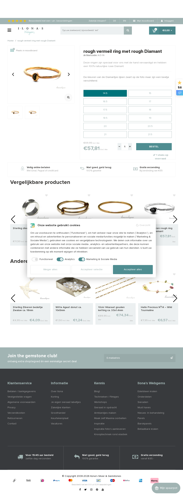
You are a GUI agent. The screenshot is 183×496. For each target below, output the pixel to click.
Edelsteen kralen (147, 391)
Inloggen (169, 21)
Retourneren (15, 418)
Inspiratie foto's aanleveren (110, 429)
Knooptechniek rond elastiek (110, 434)
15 (150, 93)
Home (11, 41)
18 (150, 110)
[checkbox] (41, 259)
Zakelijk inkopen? (97, 21)
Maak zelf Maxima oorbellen (110, 418)
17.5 (105, 110)
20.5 (150, 126)
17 (150, 101)
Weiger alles (50, 269)
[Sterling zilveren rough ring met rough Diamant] (158, 208)
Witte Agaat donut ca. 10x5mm (68, 309)
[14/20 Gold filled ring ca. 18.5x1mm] (73, 208)
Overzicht (144, 225)
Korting (55, 397)
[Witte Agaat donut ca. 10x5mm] (73, 287)
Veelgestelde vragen (20, 397)
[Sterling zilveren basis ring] (30, 208)
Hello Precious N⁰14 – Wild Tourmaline (156, 309)
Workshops (100, 402)
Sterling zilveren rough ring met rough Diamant (156, 230)
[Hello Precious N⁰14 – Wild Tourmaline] (158, 287)
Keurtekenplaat (59, 418)
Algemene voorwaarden (21, 402)
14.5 (105, 93)
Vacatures (56, 423)
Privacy (12, 407)
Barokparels (145, 423)
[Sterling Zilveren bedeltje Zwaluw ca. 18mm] (30, 287)
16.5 (105, 101)
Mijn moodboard (145, 21)
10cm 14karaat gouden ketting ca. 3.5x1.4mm (111, 309)
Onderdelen (145, 397)
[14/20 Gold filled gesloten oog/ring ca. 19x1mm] (115, 208)
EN (124, 21)
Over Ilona (57, 391)
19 (150, 118)
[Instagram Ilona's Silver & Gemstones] (91, 490)
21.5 (150, 134)
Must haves (144, 407)
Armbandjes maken (105, 413)
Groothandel (58, 413)
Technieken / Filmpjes (106, 397)
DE (114, 21)
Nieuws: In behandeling (151, 413)
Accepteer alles (133, 269)
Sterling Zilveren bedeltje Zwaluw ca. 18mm (28, 309)
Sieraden (143, 402)
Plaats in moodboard (26, 51)
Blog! (97, 391)
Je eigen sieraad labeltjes (66, 402)
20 (105, 126)
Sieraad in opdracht (105, 407)
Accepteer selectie (92, 269)
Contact (12, 423)
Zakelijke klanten (60, 407)
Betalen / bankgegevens (22, 391)
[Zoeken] (128, 31)
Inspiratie (99, 423)
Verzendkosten (16, 413)
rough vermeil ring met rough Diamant (36, 41)
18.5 (105, 118)
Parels (141, 418)
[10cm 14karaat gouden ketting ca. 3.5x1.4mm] (115, 287)
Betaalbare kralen (148, 429)
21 (105, 134)
